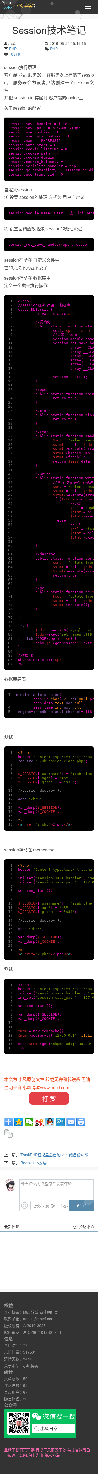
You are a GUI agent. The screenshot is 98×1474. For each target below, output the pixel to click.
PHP (13, 48)
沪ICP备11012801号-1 (42, 1332)
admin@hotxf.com (38, 1318)
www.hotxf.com (54, 1087)
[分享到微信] (29, 1122)
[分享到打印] (80, 1122)
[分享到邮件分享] (70, 1122)
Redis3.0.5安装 (33, 1162)
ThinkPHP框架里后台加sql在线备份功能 (54, 1154)
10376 (14, 54)
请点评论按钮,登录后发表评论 (46, 1183)
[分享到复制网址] (8, 1133)
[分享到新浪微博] (39, 1122)
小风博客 (30, 1365)
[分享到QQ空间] (18, 1122)
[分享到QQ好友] (49, 1122)
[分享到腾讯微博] (60, 1122)
